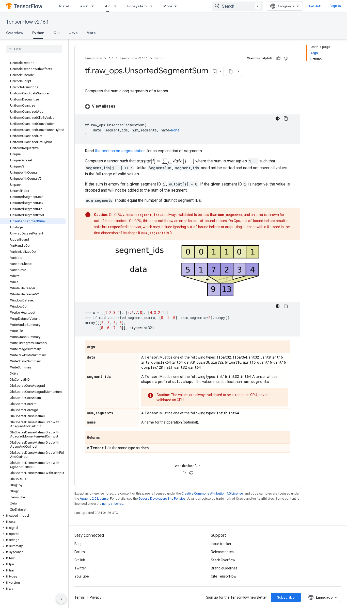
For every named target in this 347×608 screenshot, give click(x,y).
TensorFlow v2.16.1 (27, 22)
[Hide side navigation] (61, 599)
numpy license (112, 503)
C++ (56, 32)
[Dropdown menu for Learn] (94, 6)
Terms (79, 597)
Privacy (95, 597)
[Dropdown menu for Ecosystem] (153, 6)
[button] (33, 516)
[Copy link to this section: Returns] (105, 438)
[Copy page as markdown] (230, 71)
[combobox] (237, 6)
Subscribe (286, 597)
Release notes (222, 552)
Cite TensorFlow (223, 576)
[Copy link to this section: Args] (100, 347)
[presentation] (165, 161)
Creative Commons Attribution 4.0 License (212, 493)
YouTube (81, 576)
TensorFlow (93, 58)
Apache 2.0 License (94, 498)
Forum (79, 552)
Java (73, 32)
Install (64, 6)
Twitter (80, 568)
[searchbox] (34, 49)
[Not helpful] (286, 58)
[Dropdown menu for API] (117, 6)
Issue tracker (221, 544)
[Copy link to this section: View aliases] (120, 106)
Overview (14, 32)
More (167, 6)
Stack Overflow (223, 560)
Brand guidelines (224, 568)
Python (38, 32)
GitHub (315, 6)
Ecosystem (137, 6)
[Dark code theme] (278, 118)
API (108, 6)
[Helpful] (278, 58)
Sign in (335, 6)
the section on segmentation (120, 150)
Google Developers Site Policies (161, 498)
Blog (78, 544)
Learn (83, 6)
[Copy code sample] (286, 118)
